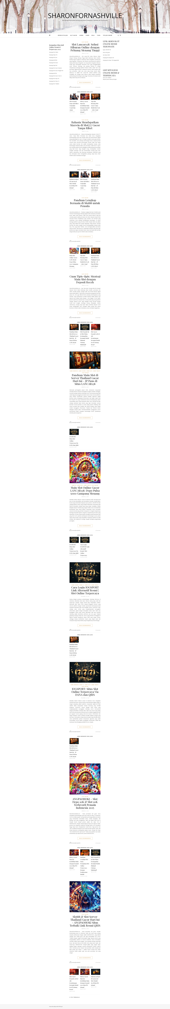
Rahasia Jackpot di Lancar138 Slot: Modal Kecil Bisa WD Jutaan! (74, 184)
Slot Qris (55, 57)
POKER (87, 35)
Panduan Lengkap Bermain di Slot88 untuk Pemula (85, 203)
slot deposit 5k (110, 57)
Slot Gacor (55, 62)
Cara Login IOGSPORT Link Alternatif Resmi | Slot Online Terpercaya (85, 590)
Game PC (74, 485)
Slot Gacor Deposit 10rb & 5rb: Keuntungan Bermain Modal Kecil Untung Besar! (95, 338)
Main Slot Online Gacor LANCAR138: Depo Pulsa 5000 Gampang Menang (85, 490)
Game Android (74, 371)
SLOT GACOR (73, 35)
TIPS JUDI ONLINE (107, 35)
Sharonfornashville (85, 15)
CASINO (81, 35)
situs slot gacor (106, 52)
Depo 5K (55, 54)
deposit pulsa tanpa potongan (110, 79)
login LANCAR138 (107, 49)
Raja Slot (55, 65)
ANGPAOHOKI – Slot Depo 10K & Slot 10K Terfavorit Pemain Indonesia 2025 (85, 803)
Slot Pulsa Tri (56, 81)
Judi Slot (55, 73)
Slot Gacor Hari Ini (57, 75)
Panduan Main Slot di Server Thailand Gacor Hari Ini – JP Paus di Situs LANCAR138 (85, 379)
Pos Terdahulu (75, 997)
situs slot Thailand (107, 77)
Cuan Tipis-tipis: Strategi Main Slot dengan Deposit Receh (85, 279)
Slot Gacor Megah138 (58, 70)
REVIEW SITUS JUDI (63, 35)
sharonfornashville (76, 87)
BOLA (93, 35)
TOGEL (98, 35)
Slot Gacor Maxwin (57, 68)
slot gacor (85, 42)
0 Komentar (97, 87)
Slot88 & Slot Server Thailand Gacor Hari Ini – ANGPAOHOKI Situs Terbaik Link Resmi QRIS (85, 921)
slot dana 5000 (106, 55)
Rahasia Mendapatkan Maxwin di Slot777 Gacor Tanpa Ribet (85, 125)
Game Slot (89, 371)
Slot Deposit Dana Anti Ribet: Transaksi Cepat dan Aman (74, 106)
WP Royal (60, 1006)
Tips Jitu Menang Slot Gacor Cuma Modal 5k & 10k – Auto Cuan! (95, 106)
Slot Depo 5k (56, 78)
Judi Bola (55, 60)
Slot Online (55, 52)
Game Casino (82, 371)
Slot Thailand (56, 83)
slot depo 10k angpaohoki (113, 60)
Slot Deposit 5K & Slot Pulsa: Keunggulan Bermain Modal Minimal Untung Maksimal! (84, 338)
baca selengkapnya (85, 82)
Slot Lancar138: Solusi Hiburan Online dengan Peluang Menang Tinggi (85, 47)
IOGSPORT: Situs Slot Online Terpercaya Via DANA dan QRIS (85, 691)
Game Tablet (96, 371)
